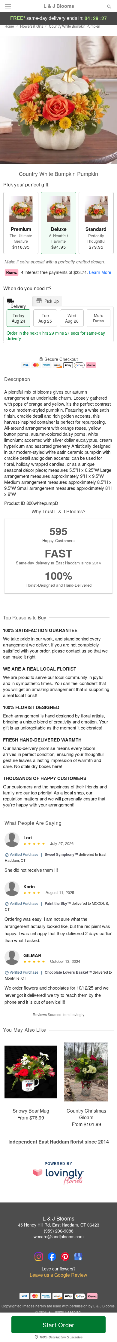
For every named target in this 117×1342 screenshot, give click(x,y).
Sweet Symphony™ (61, 854)
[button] (104, 1328)
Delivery (18, 304)
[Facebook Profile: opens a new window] (52, 1256)
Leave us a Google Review (58, 1275)
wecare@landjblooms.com (59, 1236)
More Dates (98, 318)
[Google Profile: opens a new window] (78, 1256)
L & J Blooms (59, 6)
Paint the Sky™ (58, 903)
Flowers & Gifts (31, 26)
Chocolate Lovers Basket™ (68, 972)
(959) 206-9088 (59, 1231)
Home (9, 26)
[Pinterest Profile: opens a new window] (65, 1256)
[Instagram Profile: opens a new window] (38, 1256)
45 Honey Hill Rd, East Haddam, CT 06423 (58, 1225)
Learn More (100, 272)
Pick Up (51, 301)
